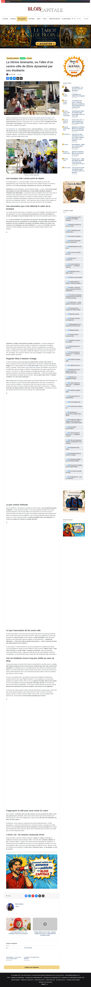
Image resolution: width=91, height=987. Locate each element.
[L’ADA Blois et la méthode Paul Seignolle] (32, 951)
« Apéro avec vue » (75, 365)
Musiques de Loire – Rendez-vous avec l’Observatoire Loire (73, 371)
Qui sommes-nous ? (61, 979)
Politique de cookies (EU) (27, 979)
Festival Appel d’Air (75, 402)
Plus (44, 18)
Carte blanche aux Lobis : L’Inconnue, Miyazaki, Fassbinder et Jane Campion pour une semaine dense (78, 104)
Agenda (13, 18)
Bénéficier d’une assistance (45, 982)
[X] (18, 906)
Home (8, 977)
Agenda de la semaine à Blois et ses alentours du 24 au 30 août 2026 (23, 1)
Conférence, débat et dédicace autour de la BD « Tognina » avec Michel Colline (74, 421)
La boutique (66, 18)
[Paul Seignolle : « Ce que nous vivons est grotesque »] (14, 951)
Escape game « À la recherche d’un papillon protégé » (73, 219)
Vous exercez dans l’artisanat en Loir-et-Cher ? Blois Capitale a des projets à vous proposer (78, 137)
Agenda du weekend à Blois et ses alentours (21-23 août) (78, 153)
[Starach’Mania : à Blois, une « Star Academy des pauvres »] (67, 146)
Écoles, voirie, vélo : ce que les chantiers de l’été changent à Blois (78, 121)
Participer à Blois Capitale (73, 979)
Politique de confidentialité (17, 977)
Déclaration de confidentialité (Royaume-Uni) (73, 977)
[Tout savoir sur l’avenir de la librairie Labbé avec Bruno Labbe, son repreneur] (67, 169)
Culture (31, 18)
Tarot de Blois (54, 18)
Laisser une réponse (32, 967)
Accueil (5, 18)
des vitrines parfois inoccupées (42, 118)
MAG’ (38, 18)
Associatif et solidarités (13, 58)
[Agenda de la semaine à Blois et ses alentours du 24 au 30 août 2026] (67, 129)
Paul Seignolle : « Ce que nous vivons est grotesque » (77, 89)
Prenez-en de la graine (76, 277)
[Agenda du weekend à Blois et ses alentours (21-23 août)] (67, 153)
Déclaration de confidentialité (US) (52, 977)
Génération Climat (33, 365)
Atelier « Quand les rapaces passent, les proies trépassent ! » (73, 289)
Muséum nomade (74, 314)
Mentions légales (15, 979)
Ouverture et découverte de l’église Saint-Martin (73, 414)
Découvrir (22, 58)
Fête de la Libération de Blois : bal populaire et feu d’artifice (74, 442)
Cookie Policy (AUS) (39, 979)
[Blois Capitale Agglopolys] (45, 9)
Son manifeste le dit (11, 129)
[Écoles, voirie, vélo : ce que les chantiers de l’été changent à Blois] (67, 121)
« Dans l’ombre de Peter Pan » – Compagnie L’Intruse (73, 266)
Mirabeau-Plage (74, 330)
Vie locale (22, 18)
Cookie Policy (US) (50, 979)
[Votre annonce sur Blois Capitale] (31, 871)
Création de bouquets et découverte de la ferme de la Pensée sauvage (74, 296)
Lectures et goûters (75, 236)
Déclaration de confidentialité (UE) (33, 977)
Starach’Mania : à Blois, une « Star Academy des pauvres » (78, 146)
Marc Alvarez (11, 74)
